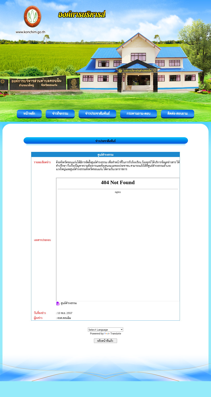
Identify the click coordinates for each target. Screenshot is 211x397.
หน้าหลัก (29, 113)
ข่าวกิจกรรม (60, 113)
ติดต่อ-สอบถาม (177, 113)
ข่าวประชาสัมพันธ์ (97, 113)
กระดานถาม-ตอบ (138, 113)
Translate (115, 333)
